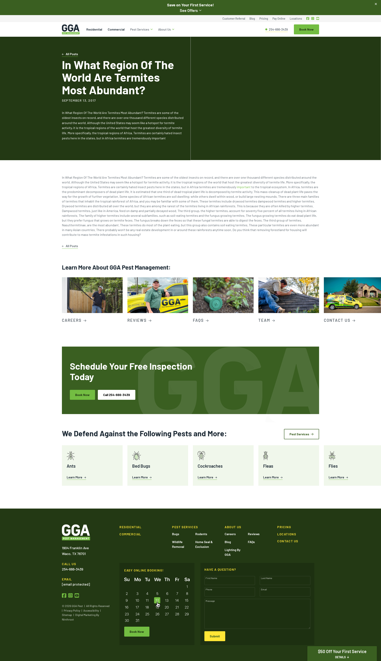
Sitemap (67, 615)
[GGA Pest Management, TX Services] (76, 532)
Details (340, 657)
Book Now (82, 395)
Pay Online (278, 18)
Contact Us (287, 541)
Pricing (263, 18)
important (244, 187)
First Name (211, 578)
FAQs (251, 542)
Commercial (116, 29)
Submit (215, 636)
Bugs (175, 534)
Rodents (201, 534)
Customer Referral (233, 18)
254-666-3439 (278, 29)
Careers (230, 534)
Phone (209, 589)
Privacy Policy (72, 610)
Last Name (266, 578)
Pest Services (139, 29)
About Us (164, 29)
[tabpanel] (92, 300)
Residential (94, 29)
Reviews (254, 534)
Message (210, 600)
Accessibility (91, 610)
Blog (252, 18)
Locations (296, 18)
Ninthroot (68, 619)
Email (264, 589)
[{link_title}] (307, 18)
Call (116, 395)
